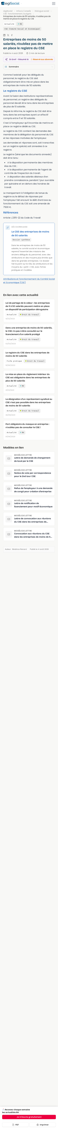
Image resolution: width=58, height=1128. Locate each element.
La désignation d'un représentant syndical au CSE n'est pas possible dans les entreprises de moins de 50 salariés (29, 402)
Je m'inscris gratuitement (29, 1117)
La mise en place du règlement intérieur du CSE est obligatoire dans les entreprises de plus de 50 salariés (28, 377)
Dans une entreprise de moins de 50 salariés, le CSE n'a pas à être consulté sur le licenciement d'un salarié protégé (29, 331)
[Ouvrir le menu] (54, 3)
